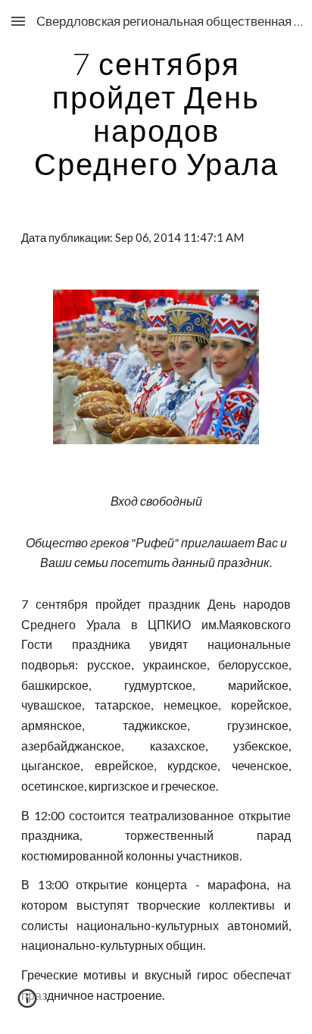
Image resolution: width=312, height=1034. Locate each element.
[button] (18, 21)
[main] (156, 113)
